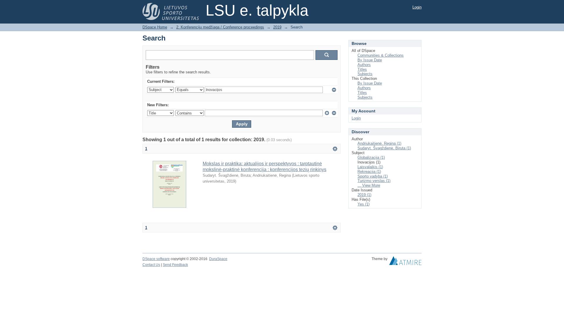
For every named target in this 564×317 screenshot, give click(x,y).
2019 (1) (364, 195)
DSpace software (156, 259)
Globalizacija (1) (371, 157)
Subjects (364, 74)
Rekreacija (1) (369, 171)
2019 (277, 27)
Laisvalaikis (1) (370, 167)
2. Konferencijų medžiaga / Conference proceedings (220, 27)
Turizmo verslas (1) (373, 180)
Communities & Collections (380, 55)
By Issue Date (369, 60)
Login (417, 7)
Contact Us (151, 265)
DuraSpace (218, 259)
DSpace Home (154, 27)
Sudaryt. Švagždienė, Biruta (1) (384, 148)
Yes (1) (363, 204)
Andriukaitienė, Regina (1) (379, 143)
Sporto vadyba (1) (372, 176)
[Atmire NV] (405, 262)
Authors (364, 65)
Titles (362, 69)
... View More (368, 185)
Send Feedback (175, 265)
